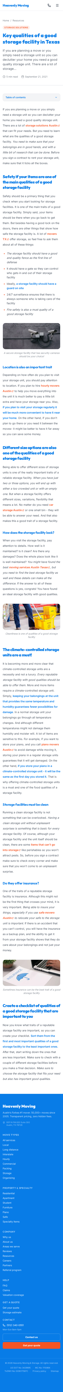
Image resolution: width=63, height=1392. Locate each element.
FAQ (5, 1285)
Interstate (8, 1154)
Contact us (31, 1337)
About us (8, 1241)
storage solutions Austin (41, 125)
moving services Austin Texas (28, 567)
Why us (7, 1237)
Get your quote (11, 1307)
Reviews (7, 1251)
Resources (18, 20)
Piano (6, 1212)
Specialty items (11, 1221)
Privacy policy (39, 1371)
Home (6, 20)
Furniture (7, 1207)
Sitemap (55, 1371)
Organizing (9, 1177)
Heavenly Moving (16, 5)
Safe (5, 1216)
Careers (7, 1260)
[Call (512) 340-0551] (49, 5)
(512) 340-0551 (15, 1325)
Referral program (12, 1270)
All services (9, 1140)
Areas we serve (11, 1246)
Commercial (9, 1163)
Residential (9, 1193)
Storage (7, 1173)
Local (6, 1144)
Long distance (10, 1149)
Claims (6, 1290)
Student (7, 1202)
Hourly (6, 1159)
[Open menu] (57, 5)
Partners (7, 1265)
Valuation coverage (13, 1294)
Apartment (8, 1198)
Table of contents (16, 97)
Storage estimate (12, 1312)
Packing (7, 1168)
